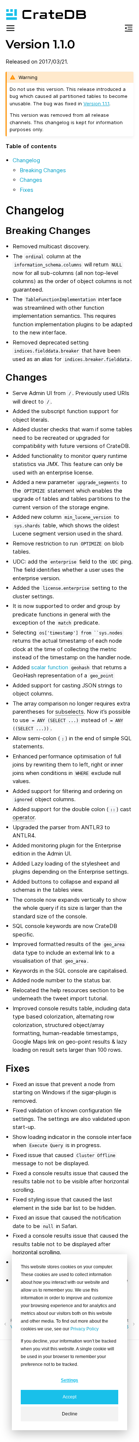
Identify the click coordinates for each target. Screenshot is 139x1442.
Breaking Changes (43, 170)
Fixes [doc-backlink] (18, 1068)
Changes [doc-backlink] (26, 377)
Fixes (26, 189)
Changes (31, 179)
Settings (69, 1380)
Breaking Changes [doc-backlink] (48, 230)
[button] (10, 29)
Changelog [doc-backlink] (35, 210)
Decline (69, 1414)
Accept (69, 1397)
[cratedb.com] (43, 15)
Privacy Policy (84, 1329)
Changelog (26, 160)
